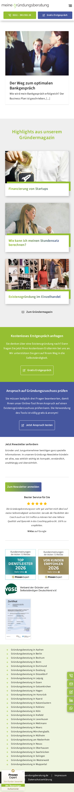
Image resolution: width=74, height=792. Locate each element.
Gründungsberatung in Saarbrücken (30, 752)
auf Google (40, 531)
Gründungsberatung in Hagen (27, 690)
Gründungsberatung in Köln (26, 711)
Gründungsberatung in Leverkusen (29, 719)
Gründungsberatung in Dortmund (29, 666)
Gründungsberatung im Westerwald (30, 760)
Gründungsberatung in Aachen (27, 650)
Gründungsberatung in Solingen (28, 756)
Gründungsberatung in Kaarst (27, 699)
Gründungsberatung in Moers (26, 727)
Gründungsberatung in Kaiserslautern (31, 703)
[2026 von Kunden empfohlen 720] (53, 550)
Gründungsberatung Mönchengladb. (30, 731)
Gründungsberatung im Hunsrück (29, 694)
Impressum (61, 775)
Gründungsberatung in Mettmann (29, 723)
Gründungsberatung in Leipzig (27, 678)
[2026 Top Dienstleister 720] (20, 550)
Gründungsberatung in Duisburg (28, 670)
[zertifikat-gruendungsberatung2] (18, 600)
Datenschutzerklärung (40, 779)
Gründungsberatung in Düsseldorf (29, 674)
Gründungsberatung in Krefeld (27, 715)
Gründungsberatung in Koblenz (28, 707)
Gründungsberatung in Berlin (26, 653)
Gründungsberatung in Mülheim (28, 735)
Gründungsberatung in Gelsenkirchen (31, 686)
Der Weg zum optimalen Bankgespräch (31, 85)
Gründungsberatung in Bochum (28, 658)
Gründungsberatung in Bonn (26, 662)
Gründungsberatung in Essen (26, 682)
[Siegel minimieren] (23, 772)
